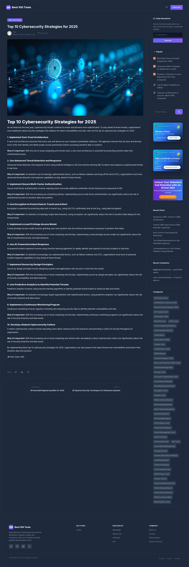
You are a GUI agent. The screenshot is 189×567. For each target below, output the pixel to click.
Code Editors (159, 335)
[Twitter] (11, 546)
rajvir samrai (158, 277)
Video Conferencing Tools (164, 483)
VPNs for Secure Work (162, 497)
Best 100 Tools (15, 20)
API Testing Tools (161, 312)
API (114, 542)
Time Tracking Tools (162, 469)
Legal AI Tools (159, 395)
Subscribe (177, 7)
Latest (78, 530)
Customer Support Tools (163, 358)
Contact (152, 534)
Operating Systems (161, 414)
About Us (152, 530)
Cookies (177, 558)
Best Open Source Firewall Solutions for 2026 (168, 59)
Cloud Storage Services (163, 330)
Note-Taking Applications (164, 409)
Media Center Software (163, 400)
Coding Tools (159, 344)
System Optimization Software (166, 455)
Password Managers (162, 418)
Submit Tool (117, 534)
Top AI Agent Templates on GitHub (168, 86)
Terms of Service (155, 542)
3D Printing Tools (161, 298)
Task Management (161, 460)
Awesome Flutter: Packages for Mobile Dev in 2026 (168, 67)
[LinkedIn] (23, 546)
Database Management (163, 367)
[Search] (167, 7)
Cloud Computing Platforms (164, 326)
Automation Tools (161, 316)
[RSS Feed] (29, 546)
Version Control (160, 479)
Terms (169, 558)
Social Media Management (164, 446)
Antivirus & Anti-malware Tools (166, 307)
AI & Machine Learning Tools (165, 303)
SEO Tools (176, 442)
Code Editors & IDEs (161, 340)
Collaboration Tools (162, 349)
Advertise (116, 538)
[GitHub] (17, 546)
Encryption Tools (160, 391)
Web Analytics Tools (162, 502)
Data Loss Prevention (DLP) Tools (167, 363)
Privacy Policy (154, 538)
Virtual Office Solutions (163, 492)
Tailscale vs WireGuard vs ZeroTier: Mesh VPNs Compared (167, 95)
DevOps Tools (159, 372)
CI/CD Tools (173, 321)
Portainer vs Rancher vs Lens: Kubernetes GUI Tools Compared (169, 77)
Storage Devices (160, 451)
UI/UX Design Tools (161, 474)
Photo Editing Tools (161, 423)
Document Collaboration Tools (166, 377)
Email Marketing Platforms (164, 386)
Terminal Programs (161, 465)
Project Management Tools (164, 432)
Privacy (161, 558)
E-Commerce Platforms (163, 381)
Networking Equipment (163, 404)
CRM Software (159, 353)
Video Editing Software (163, 488)
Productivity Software (162, 428)
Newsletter (117, 530)
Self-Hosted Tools (161, 442)
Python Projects (160, 437)
